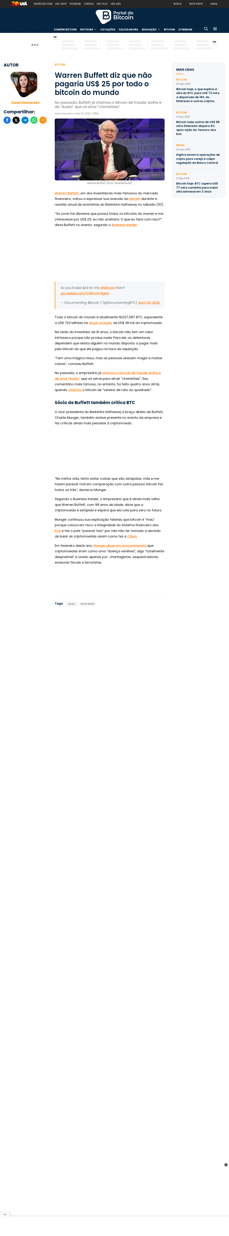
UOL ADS (116, 4)
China (132, 536)
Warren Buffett (67, 193)
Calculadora (128, 29)
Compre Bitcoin (65, 29)
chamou (75, 390)
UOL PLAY (102, 4)
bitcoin (134, 198)
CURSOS (89, 4)
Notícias (86, 29)
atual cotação (100, 323)
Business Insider (124, 225)
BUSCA (178, 4)
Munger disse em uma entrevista (120, 545)
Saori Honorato (25, 102)
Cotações (107, 29)
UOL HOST (61, 4)
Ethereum (185, 29)
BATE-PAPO (196, 4)
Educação (149, 29)
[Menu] (215, 29)
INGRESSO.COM (43, 4)
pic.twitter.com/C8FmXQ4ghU (85, 293)
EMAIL (214, 4)
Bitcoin (169, 29)
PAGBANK (75, 4)
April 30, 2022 (149, 302)
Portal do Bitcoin (114, 17)
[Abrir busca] (206, 29)
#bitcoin (108, 288)
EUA (58, 531)
